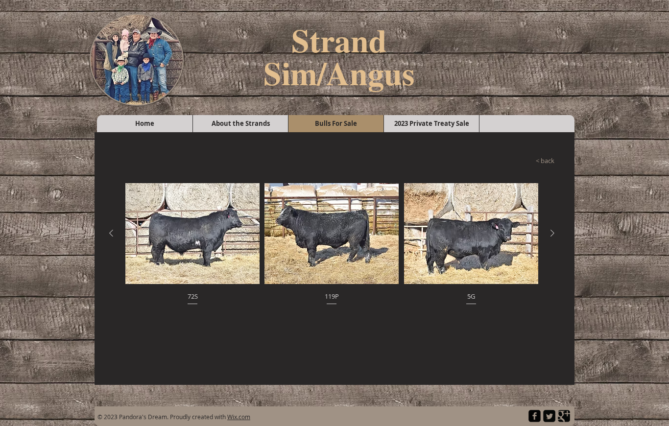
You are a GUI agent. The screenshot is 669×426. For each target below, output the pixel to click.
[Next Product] (552, 233)
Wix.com (238, 417)
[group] (331, 245)
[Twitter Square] (549, 416)
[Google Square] (564, 416)
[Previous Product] (111, 233)
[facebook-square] (534, 416)
